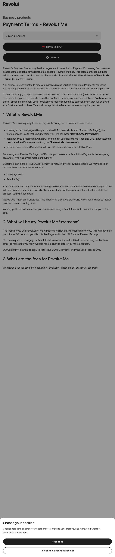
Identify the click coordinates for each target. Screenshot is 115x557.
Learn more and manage (15, 532)
